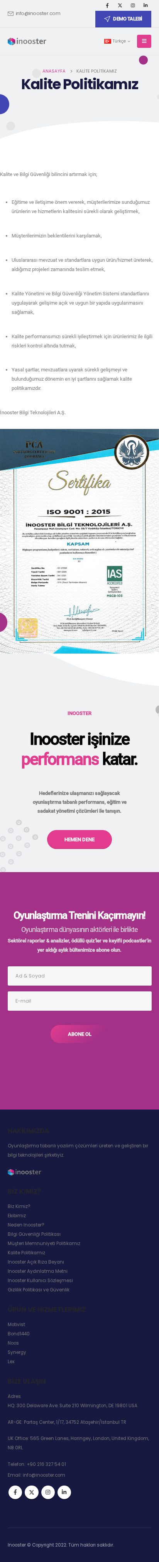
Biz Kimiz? (19, 1206)
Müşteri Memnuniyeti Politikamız (44, 1243)
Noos (13, 1343)
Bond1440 (19, 1334)
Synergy (17, 1352)
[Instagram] (132, 5)
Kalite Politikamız (26, 1253)
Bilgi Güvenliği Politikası (34, 1234)
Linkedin (64, 1492)
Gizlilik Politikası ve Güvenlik (38, 1290)
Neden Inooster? (26, 1225)
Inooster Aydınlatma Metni (38, 1271)
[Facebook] (107, 5)
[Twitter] (120, 5)
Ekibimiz (17, 1216)
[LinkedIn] (145, 5)
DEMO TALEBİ (127, 19)
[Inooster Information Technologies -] (27, 41)
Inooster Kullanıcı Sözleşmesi (40, 1280)
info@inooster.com (38, 13)
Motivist (16, 1324)
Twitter (31, 1492)
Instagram (48, 1492)
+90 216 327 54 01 (46, 1464)
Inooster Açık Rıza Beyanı (36, 1262)
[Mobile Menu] (144, 41)
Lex (11, 1362)
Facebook (15, 1492)
